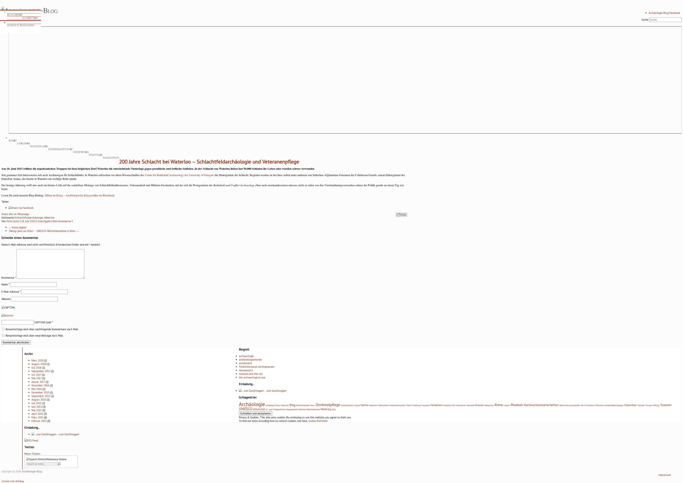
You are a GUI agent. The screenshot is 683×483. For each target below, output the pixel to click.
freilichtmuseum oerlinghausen (256, 366)
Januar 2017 (38, 381)
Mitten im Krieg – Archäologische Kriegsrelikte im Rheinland (79, 195)
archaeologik (246, 356)
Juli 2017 (36, 374)
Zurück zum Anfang (12, 481)
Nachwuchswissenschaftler (541, 405)
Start (13, 140)
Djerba (364, 405)
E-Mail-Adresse (10, 291)
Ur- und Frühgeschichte (275, 409)
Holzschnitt (461, 405)
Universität (259, 409)
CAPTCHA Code (43, 322)
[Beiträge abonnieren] (31, 440)
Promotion (590, 405)
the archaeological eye (252, 377)
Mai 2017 (36, 378)
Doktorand (373, 405)
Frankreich (425, 405)
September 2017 (40, 371)
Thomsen (641, 405)
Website (5, 299)
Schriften (30, 18)
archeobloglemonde (250, 359)
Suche (645, 19)
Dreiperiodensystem (397, 405)
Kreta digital (17, 227)
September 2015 (40, 396)
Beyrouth (285, 405)
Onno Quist (12, 221)
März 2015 (37, 417)
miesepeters (246, 370)
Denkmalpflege (60, 149)
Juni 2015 (36, 406)
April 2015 (37, 413)
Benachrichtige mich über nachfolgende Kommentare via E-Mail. (42, 329)
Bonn (313, 405)
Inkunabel (470, 405)
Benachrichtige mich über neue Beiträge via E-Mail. (34, 335)
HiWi (454, 405)
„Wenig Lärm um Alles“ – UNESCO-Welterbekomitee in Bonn (44, 231)
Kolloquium (489, 405)
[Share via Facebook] (21, 208)
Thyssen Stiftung (652, 405)
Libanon (506, 405)
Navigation (111, 157)
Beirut (278, 405)
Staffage (96, 155)
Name (5, 284)
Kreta (499, 405)
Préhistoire (599, 405)
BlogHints (14, 15)
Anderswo (81, 152)
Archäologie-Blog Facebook (664, 13)
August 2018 (38, 364)
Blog (292, 405)
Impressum (664, 475)
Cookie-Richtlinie (318, 421)
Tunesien (665, 405)
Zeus (334, 409)
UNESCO (245, 408)
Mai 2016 (36, 389)
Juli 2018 (36, 367)
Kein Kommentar (62, 221)
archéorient (245, 363)
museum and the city (251, 373)
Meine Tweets (32, 453)
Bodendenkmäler (303, 405)
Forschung (416, 405)
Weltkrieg (326, 409)
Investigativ (39, 146)
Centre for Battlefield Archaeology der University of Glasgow (179, 175)
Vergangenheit (292, 409)
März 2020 (37, 360)
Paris (583, 405)
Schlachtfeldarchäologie (29, 217)
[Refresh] (7, 315)
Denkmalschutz (347, 405)
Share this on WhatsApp (15, 214)
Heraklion (447, 405)
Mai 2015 (36, 410)
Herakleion (437, 405)
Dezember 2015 (40, 392)
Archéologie (270, 405)
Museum (517, 405)
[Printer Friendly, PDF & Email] (401, 214)
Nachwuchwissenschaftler (569, 405)
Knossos (479, 405)
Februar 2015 (39, 421)
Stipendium (630, 405)
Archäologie (252, 404)
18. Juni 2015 (28, 221)
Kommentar (8, 277)
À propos (23, 143)
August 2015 (38, 399)
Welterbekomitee (313, 409)
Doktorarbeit (383, 405)
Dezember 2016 (40, 385)
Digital (357, 405)
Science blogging (20, 25)
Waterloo (49, 217)
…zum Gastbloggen (67, 434)
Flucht (408, 405)
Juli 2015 (36, 403)
